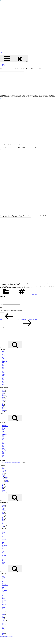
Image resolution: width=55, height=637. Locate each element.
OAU (2, 373)
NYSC (3, 446)
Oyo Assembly (4, 376)
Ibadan (3, 363)
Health (3, 399)
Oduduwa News (2, 52)
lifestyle (3, 401)
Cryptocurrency (4, 395)
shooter (3, 405)
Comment (1, 304)
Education (3, 358)
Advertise (3, 64)
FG (2, 433)
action (2, 389)
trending (3, 409)
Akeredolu (3, 353)
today (4, 479)
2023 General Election (31, 294)
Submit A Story (4, 65)
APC (2, 354)
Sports (2, 381)
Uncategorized (4, 410)
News (2, 371)
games (2, 474)
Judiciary (3, 365)
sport (2, 406)
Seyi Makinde (4, 380)
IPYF (2, 364)
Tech (2, 408)
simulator (6, 481)
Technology (3, 383)
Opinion (3, 626)
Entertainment (4, 396)
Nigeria (3, 372)
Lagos (2, 439)
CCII (2, 356)
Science (3, 404)
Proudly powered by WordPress (8, 636)
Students (3, 382)
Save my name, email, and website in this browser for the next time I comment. (11, 310)
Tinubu (3, 384)
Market (3, 369)
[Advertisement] (27, 335)
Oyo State (37, 294)
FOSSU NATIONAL (5, 361)
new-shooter (5, 478)
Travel (2, 491)
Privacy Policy (2, 636)
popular (3, 453)
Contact (3, 63)
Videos (3, 411)
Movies (3, 443)
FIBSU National (4, 360)
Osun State (3, 449)
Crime (2, 357)
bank (2, 392)
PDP (2, 378)
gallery (3, 362)
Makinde (3, 368)
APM (35, 294)
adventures (3, 390)
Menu (27, 61)
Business (3, 394)
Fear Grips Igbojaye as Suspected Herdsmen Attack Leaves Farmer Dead (12, 463)
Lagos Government (4, 366)
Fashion (3, 397)
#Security (3, 351)
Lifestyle (3, 367)
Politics (3, 379)
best (4, 476)
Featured (14, 294)
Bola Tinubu (3, 355)
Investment (3, 400)
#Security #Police (4, 352)
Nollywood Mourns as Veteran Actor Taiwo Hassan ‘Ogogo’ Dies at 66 (11, 462)
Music (2, 370)
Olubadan (3, 375)
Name (1, 305)
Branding (3, 393)
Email (1, 307)
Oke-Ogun (3, 374)
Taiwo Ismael (13, 66)
